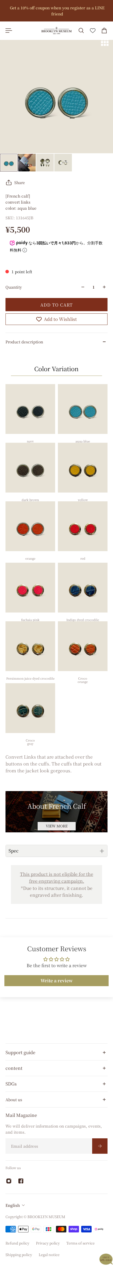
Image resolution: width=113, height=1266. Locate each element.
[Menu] (8, 30)
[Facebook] (21, 1181)
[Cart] (104, 30)
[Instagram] (9, 1181)
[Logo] (56, 30)
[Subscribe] (100, 1146)
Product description (24, 341)
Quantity (13, 287)
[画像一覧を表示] (105, 42)
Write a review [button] (57, 980)
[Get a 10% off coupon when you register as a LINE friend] (56, 11)
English (12, 1205)
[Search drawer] (81, 30)
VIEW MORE (56, 825)
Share (19, 182)
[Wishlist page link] (92, 30)
